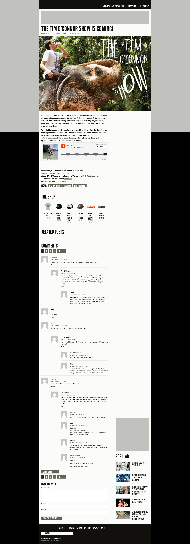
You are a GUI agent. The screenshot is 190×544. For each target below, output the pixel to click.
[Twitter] (133, 2)
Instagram (62, 181)
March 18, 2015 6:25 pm (78, 355)
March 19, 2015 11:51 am (78, 442)
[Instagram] (136, 2)
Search (42, 533)
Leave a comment (49, 484)
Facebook (68, 179)
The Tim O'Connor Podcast (60, 185)
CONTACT (146, 6)
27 (81, 33)
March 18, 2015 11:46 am (59, 312)
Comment (45, 488)
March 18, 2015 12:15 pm (59, 325)
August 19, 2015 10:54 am (78, 295)
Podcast (73, 33)
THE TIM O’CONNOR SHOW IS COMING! (77, 29)
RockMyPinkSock (76, 353)
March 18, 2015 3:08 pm (68, 395)
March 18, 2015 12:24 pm (59, 381)
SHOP (139, 6)
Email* (43, 510)
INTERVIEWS (115, 6)
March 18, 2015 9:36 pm (78, 425)
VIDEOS (123, 6)
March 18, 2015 (47, 33)
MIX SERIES (132, 6)
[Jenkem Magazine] (57, 4)
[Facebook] (130, 2)
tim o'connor (79, 185)
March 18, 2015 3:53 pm (78, 414)
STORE (103, 528)
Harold (53, 379)
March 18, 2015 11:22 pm (78, 366)
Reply (53, 265)
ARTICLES (106, 6)
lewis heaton (75, 455)
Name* (43, 503)
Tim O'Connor (62, 33)
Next (61, 251)
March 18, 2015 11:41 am (59, 259)
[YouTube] (141, 2)
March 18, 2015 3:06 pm (68, 273)
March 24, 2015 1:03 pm (78, 458)
